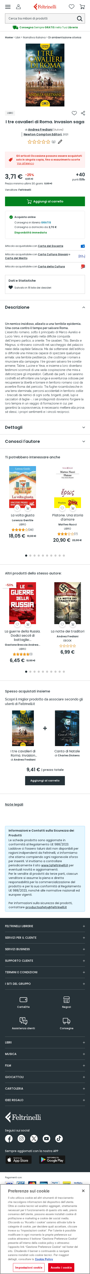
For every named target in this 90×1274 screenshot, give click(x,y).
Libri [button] (8, 1042)
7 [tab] (51, 556)
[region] (45, 1229)
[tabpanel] (45, 75)
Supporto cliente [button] (19, 961)
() (53, 142)
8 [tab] (55, 556)
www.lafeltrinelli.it (54, 865)
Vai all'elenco (25, 163)
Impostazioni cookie (28, 1267)
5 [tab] (43, 556)
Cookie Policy (44, 1259)
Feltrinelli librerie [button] (19, 926)
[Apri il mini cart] (82, 6)
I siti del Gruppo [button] (18, 984)
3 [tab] (34, 556)
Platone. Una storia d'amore (67, 517)
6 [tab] (47, 556)
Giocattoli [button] (14, 1077)
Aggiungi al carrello (48, 201)
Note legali (14, 804)
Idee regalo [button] (14, 1100)
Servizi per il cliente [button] (20, 938)
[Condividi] (83, 113)
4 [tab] (39, 556)
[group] (45, 27)
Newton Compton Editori (43, 134)
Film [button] (8, 1065)
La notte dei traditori (67, 631)
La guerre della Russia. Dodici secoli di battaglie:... (22, 635)
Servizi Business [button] (17, 949)
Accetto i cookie (61, 1267)
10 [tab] (64, 556)
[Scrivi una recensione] (60, 141)
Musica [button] (11, 1054)
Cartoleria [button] (14, 1088)
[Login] (18, 6)
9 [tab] (59, 556)
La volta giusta (22, 515)
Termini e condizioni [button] (21, 972)
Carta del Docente (50, 246)
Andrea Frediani (40, 129)
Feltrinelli (24, 190)
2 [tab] (30, 556)
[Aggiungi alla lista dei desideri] (74, 113)
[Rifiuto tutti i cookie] (83, 1190)
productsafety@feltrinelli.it (46, 907)
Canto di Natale (67, 751)
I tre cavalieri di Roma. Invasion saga (22, 753)
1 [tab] (45, 103)
